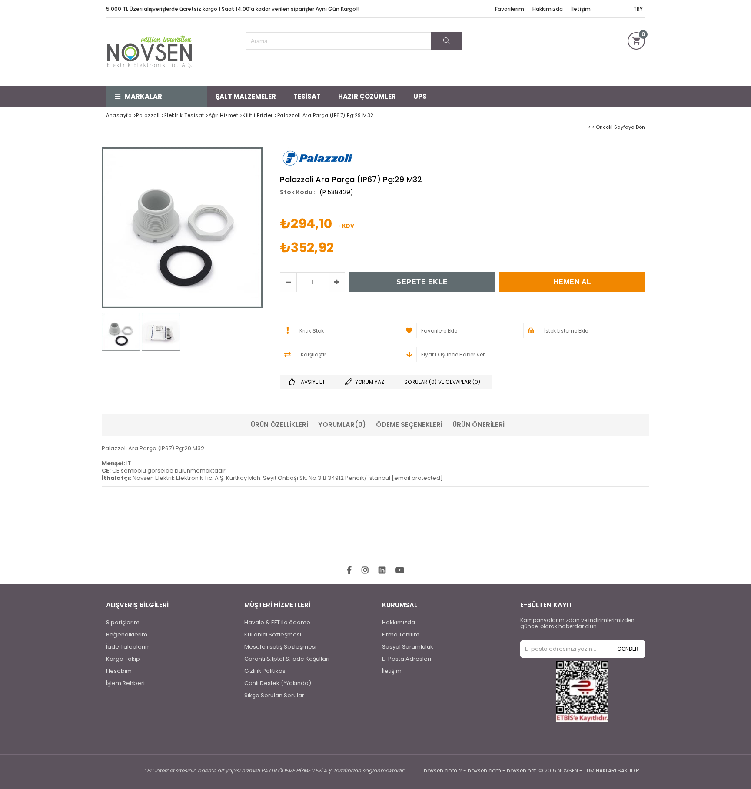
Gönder (627, 649)
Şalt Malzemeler (246, 96)
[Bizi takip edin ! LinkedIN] (382, 570)
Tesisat (307, 96)
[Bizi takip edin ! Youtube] (399, 570)
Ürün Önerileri (478, 424)
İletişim (581, 9)
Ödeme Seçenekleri (409, 424)
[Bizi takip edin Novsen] (149, 51)
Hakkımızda (547, 9)
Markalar (143, 96)
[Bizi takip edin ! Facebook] (349, 570)
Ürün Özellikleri (279, 424)
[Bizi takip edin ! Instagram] (365, 570)
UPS (420, 96)
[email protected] (417, 478)
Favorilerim (509, 9)
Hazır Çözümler (367, 96)
